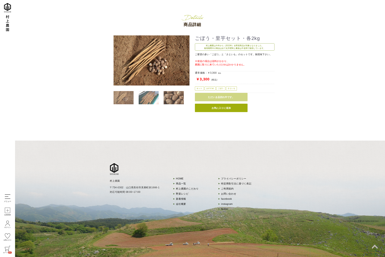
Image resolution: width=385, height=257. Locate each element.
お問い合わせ (228, 193)
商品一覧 (181, 183)
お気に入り (8, 240)
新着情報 (181, 199)
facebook (226, 199)
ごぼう (221, 88)
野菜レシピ (182, 193)
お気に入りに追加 (221, 107)
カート (6, 252)
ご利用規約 (227, 188)
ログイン (7, 227)
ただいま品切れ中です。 (221, 97)
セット (199, 88)
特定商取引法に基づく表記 (236, 183)
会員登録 (7, 215)
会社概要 (181, 204)
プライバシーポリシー (233, 178)
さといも (231, 88)
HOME (180, 178)
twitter (224, 209)
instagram (227, 204)
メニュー (7, 201)
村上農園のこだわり (187, 188)
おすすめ (210, 88)
